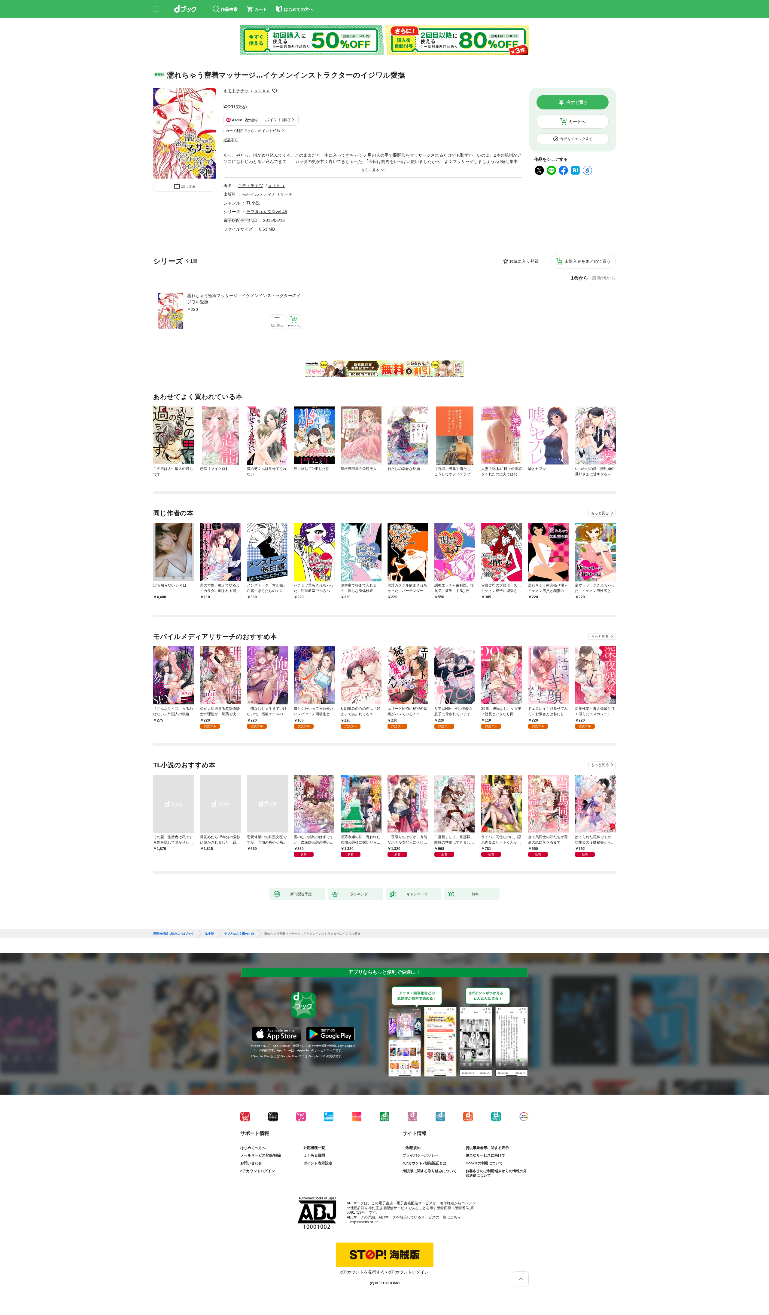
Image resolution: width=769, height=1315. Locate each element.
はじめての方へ (253, 1148)
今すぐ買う (577, 102)
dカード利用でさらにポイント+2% (251, 131)
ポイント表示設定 (317, 1163)
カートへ (577, 121)
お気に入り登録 (524, 261)
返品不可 (230, 140)
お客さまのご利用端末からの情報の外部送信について (496, 1173)
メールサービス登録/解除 (260, 1155)
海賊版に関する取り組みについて (430, 1171)
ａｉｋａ (262, 90)
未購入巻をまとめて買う (587, 261)
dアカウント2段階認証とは (424, 1163)
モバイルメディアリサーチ (267, 194)
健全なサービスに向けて (485, 1155)
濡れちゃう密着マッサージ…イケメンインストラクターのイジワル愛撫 (244, 298)
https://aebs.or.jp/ (364, 1222)
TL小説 (253, 203)
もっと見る (600, 513)
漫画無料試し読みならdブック (173, 933)
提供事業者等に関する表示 (487, 1148)
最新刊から (604, 278)
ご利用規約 (412, 1148)
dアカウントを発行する (362, 1272)
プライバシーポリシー (421, 1155)
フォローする (275, 91)
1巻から (579, 278)
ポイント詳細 (277, 119)
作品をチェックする (576, 139)
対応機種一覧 (314, 1148)
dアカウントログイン (257, 1171)
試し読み (188, 186)
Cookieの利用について (484, 1163)
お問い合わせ (251, 1163)
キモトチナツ (236, 90)
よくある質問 (314, 1155)
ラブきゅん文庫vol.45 (266, 211)
